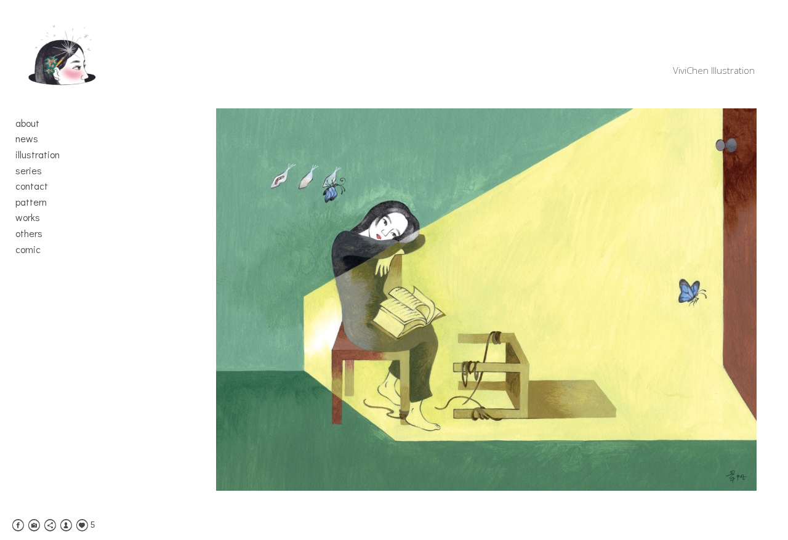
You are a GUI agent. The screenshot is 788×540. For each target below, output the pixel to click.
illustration (37, 154)
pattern (31, 201)
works (27, 217)
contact (31, 185)
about (27, 122)
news (26, 138)
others (28, 233)
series (28, 170)
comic (28, 249)
